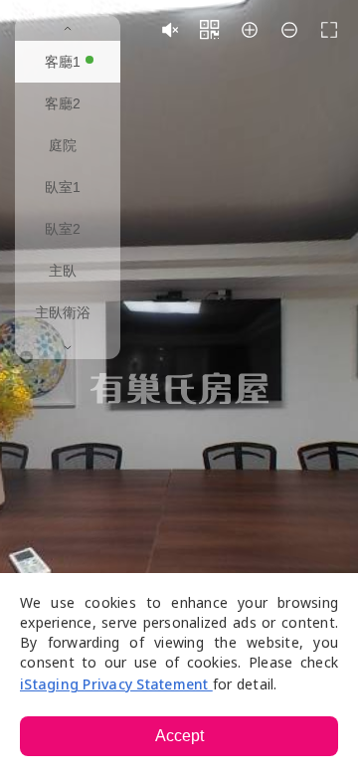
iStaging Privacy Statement (116, 684)
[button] (170, 30)
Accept (179, 735)
